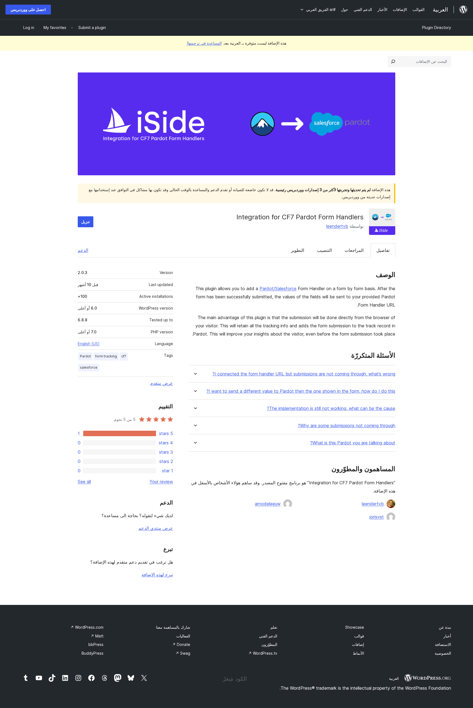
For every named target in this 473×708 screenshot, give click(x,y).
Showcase (354, 627)
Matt (97, 636)
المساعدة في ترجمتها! (204, 43)
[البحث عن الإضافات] (393, 61)
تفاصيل (383, 250)
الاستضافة (443, 644)
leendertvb (337, 226)
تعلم (273, 627)
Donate (181, 644)
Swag (182, 653)
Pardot (85, 356)
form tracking (106, 356)
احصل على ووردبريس (28, 9)
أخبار (447, 636)
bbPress (95, 644)
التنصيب (324, 250)
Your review (161, 481)
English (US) (89, 343)
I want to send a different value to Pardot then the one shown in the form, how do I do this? (300, 391)
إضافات (358, 644)
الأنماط (358, 653)
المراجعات (354, 250)
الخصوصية (443, 653)
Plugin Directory (436, 27)
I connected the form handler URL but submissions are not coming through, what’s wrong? (303, 374)
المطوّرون (269, 644)
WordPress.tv (262, 653)
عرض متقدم (161, 383)
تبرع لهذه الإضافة (157, 574)
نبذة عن (445, 627)
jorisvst (377, 517)
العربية (394, 678)
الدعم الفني (268, 636)
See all (84, 481)
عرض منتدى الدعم (156, 528)
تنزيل (85, 221)
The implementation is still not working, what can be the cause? (331, 408)
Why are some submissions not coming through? (346, 425)
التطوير (297, 250)
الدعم (83, 250)
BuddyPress (92, 653)
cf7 (123, 356)
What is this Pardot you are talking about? (352, 442)
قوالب (359, 636)
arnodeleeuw (268, 503)
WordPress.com (86, 627)
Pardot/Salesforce (277, 288)
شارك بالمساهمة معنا (173, 627)
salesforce (88, 367)
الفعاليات (183, 636)
